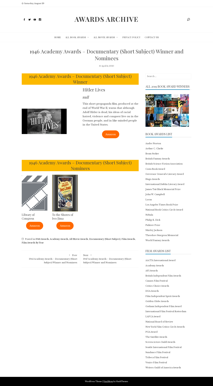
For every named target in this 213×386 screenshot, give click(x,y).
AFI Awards (151, 270)
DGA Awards (152, 291)
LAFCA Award (152, 316)
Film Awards (128, 239)
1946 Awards (42, 239)
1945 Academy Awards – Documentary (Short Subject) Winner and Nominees (53, 259)
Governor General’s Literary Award (164, 174)
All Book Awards (75, 37)
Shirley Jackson (153, 230)
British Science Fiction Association (164, 163)
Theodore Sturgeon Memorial (161, 235)
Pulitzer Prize (152, 225)
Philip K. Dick (152, 220)
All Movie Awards (104, 37)
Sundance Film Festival (157, 352)
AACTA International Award (160, 260)
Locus (148, 199)
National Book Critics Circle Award (164, 209)
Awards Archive (106, 19)
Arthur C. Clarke (154, 148)
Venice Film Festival (156, 362)
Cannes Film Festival (156, 281)
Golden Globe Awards (157, 301)
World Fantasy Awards (157, 240)
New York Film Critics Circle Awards (165, 327)
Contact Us (152, 37)
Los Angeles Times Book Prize (161, 204)
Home (57, 37)
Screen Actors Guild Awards (160, 342)
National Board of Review (159, 321)
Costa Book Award (155, 169)
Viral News (108, 381)
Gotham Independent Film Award (163, 306)
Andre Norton (153, 143)
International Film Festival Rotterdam (165, 311)
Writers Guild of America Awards (163, 367)
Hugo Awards (152, 179)
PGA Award (151, 332)
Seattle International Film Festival (163, 347)
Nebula (149, 215)
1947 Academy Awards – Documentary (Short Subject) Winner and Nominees (107, 259)
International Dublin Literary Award (164, 184)
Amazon (110, 134)
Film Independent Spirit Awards (162, 296)
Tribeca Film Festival (156, 357)
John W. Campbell (155, 194)
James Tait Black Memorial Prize (163, 189)
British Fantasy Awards (157, 158)
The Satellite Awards (156, 337)
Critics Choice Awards (157, 286)
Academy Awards (59, 239)
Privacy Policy (131, 37)
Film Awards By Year (33, 242)
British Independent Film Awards (163, 275)
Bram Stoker (152, 153)
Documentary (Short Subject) (104, 239)
